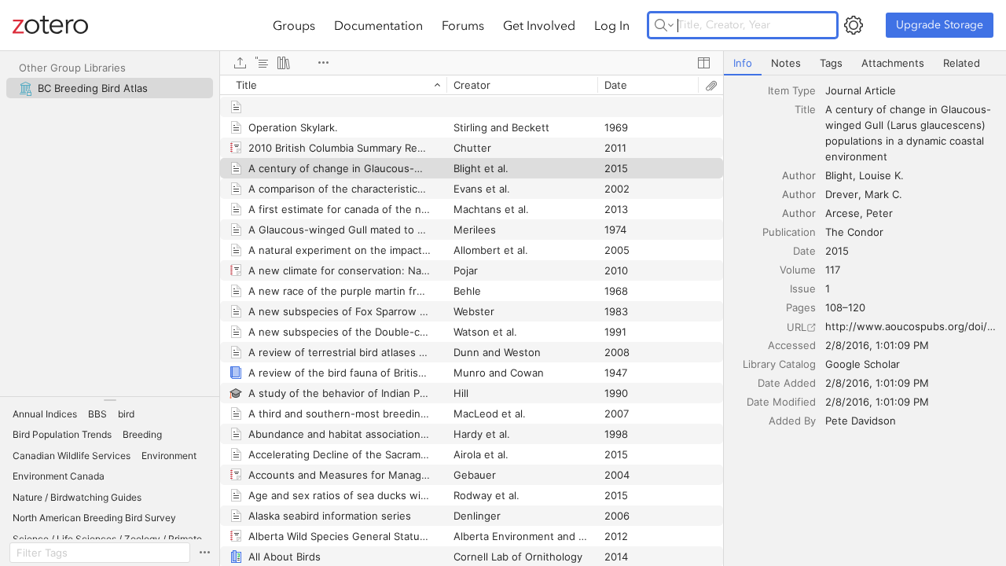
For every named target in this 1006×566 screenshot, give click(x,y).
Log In (612, 25)
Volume (798, 269)
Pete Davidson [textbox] (860, 420)
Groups (294, 25)
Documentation (378, 25)
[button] (45, 414)
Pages (801, 307)
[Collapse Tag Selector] (109, 400)
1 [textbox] (827, 288)
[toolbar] (471, 63)
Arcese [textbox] (842, 213)
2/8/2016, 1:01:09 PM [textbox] (877, 345)
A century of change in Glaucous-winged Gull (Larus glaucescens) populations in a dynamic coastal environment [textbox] (908, 133)
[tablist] (865, 63)
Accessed (792, 345)
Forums (463, 25)
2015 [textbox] (837, 250)
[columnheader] (333, 84)
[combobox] (911, 90)
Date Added (787, 383)
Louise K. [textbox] (881, 175)
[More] (323, 63)
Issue (803, 288)
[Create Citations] (262, 63)
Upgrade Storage (939, 24)
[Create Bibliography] (284, 63)
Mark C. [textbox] (883, 194)
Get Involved (539, 25)
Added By (792, 420)
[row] (471, 85)
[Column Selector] (703, 63)
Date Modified (781, 401)
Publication (789, 232)
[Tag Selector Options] (204, 552)
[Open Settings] (853, 25)
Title (805, 109)
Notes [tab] (786, 63)
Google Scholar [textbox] (862, 364)
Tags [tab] (831, 63)
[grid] (471, 320)
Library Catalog (779, 364)
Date (804, 250)
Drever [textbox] (841, 194)
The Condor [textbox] (854, 232)
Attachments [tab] (892, 63)
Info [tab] (742, 63)
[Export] (239, 63)
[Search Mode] (664, 25)
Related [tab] (961, 63)
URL (796, 327)
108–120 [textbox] (845, 307)
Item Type (792, 90)
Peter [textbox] (879, 213)
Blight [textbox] (839, 175)
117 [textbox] (832, 269)
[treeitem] (109, 88)
